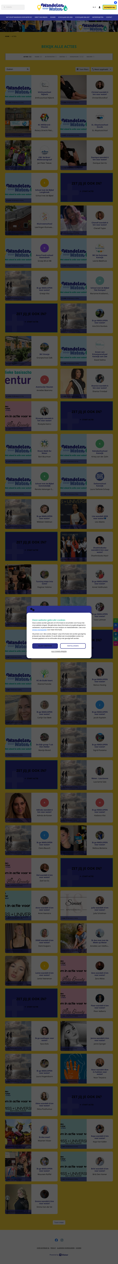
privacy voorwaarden (39, 630)
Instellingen (73, 646)
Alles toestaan (45, 646)
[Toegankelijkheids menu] (115, 2)
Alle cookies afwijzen (59, 651)
